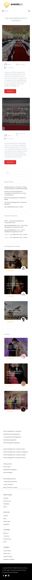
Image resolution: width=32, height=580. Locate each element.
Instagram (8, 576)
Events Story (6, 553)
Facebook (3, 576)
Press (4, 541)
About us (5, 533)
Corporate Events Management (12, 437)
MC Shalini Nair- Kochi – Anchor (19, 234)
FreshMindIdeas (13, 572)
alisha (5, 221)
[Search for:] (16, 10)
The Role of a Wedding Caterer (16, 114)
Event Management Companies (12, 431)
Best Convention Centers (10, 487)
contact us (6, 536)
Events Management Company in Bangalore (15, 452)
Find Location (7, 550)
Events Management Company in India (14, 449)
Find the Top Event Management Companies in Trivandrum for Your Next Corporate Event (15, 193)
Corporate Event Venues (10, 481)
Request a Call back (8, 559)
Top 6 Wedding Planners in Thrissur (13, 207)
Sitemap (5, 498)
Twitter (6, 576)
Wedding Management (9, 440)
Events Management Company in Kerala (14, 454)
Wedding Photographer (10, 469)
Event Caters (6, 466)
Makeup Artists (7, 464)
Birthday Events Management (11, 434)
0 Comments (9, 67)
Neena (9, 64)
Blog (4, 518)
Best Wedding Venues (9, 478)
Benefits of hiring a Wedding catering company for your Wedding (16, 43)
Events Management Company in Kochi (14, 457)
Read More (10, 91)
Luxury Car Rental (8, 484)
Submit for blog (7, 556)
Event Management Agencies (11, 442)
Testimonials (6, 521)
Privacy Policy (7, 539)
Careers (5, 515)
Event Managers (7, 472)
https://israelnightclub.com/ (11, 225)
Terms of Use (6, 501)
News (4, 506)
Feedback (6, 504)
